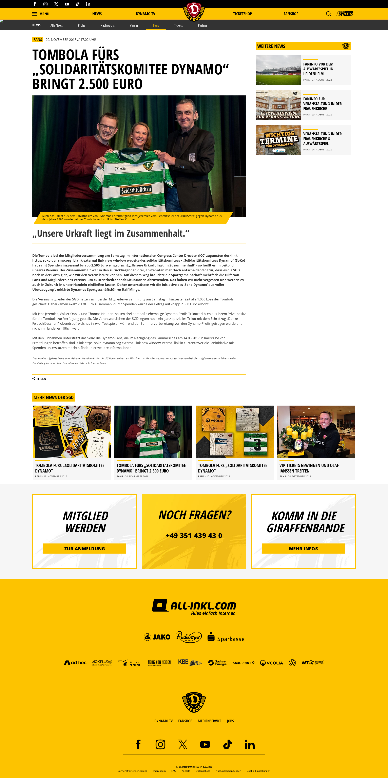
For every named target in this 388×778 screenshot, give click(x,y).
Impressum (159, 771)
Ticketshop (242, 13)
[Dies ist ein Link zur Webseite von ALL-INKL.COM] (194, 606)
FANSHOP (185, 721)
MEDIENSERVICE (209, 721)
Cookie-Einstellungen (258, 771)
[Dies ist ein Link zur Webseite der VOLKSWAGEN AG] (292, 662)
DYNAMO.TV (145, 13)
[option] (71, 443)
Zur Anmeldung (84, 548)
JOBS (230, 721)
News (97, 13)
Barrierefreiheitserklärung (132, 771)
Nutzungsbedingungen (228, 771)
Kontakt (186, 771)
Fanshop (291, 13)
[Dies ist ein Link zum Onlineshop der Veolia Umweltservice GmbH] (271, 662)
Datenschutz (203, 771)
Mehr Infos (303, 548)
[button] (328, 13)
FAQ (173, 771)
